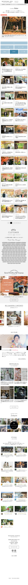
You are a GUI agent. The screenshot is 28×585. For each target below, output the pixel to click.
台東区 (24, 248)
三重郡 (15, 245)
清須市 (18, 257)
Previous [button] (1, 27)
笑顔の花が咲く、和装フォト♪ (20, 152)
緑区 (14, 260)
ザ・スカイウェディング (8, 527)
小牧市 (22, 251)
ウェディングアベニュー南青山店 (22, 454)
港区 (20, 257)
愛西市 (14, 254)
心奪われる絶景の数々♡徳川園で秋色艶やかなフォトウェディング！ (7, 168)
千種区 (14, 248)
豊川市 (8, 261)
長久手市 (24, 261)
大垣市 (6, 251)
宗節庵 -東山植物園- (23, 92)
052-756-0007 (24, 501)
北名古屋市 (4, 248)
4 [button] (16, 38)
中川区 (25, 245)
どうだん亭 (25, 77)
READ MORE (14, 407)
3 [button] (15, 38)
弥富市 (3, 254)
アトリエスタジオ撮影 (10, 350)
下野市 (17, 245)
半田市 (19, 248)
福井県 (9, 260)
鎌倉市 (21, 261)
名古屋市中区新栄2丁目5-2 (5, 501)
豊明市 (10, 261)
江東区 (5, 257)
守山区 (17, 251)
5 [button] (18, 361)
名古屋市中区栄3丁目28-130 (19, 501)
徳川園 (25, 59)
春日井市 (24, 254)
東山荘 (12, 92)
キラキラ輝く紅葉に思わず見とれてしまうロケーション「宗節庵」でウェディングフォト (20, 103)
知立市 (3, 260)
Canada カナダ (23, 242)
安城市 (19, 251)
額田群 (17, 263)
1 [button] (12, 38)
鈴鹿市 (18, 261)
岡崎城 (12, 77)
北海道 (8, 248)
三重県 (12, 245)
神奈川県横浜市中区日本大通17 (5, 486)
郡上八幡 (25, 109)
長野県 (9, 263)
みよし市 (6, 245)
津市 (10, 257)
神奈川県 (6, 260)
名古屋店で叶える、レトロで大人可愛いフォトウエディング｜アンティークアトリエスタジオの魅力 (7, 383)
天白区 (14, 251)
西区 (22, 260)
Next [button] (26, 27)
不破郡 (20, 245)
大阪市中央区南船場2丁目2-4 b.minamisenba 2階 (20, 486)
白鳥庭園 (11, 59)
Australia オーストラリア (11, 242)
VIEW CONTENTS (21, 358)
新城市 (16, 254)
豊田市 (16, 261)
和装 (26, 174)
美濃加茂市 (16, 260)
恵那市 (6, 254)
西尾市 (25, 260)
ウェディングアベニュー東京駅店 (8, 454)
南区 (21, 248)
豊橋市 (13, 261)
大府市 (9, 251)
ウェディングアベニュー (8, 514)
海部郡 (15, 257)
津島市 (8, 257)
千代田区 (11, 248)
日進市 (22, 254)
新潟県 (19, 254)
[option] (14, 26)
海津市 (13, 257)
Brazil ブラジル (18, 242)
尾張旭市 (25, 251)
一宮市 (9, 245)
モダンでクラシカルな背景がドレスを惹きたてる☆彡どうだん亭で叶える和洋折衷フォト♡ (20, 217)
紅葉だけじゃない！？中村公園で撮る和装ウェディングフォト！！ (7, 120)
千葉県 (16, 248)
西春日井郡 (4, 261)
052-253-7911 (10, 501)
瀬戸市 (23, 257)
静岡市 (11, 263)
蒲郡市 (20, 260)
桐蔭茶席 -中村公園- (9, 109)
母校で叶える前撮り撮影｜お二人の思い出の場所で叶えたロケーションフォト (7, 401)
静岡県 (14, 263)
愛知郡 (11, 254)
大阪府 (11, 251)
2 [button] (13, 38)
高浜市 (19, 263)
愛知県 (8, 254)
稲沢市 (12, 260)
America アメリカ (4, 242)
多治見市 (3, 251)
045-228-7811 (10, 486)
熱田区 (25, 257)
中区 (22, 245)
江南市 (3, 257)
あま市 (3, 245)
